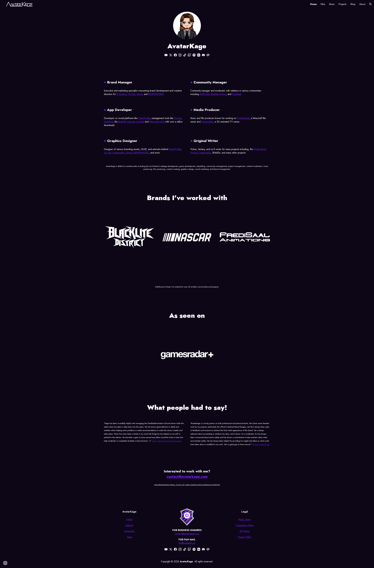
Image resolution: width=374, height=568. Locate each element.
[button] (370, 4)
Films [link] (323, 4)
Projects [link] (342, 4)
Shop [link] (352, 4)
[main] (187, 46)
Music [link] (332, 4)
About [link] (362, 4)
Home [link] (313, 4)
